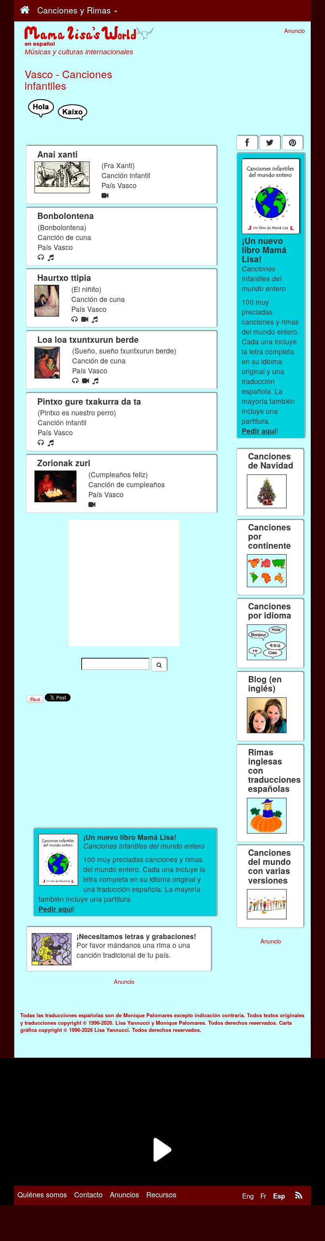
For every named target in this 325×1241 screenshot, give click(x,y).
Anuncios (124, 1194)
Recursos (161, 1194)
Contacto (88, 1194)
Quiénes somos (42, 1194)
